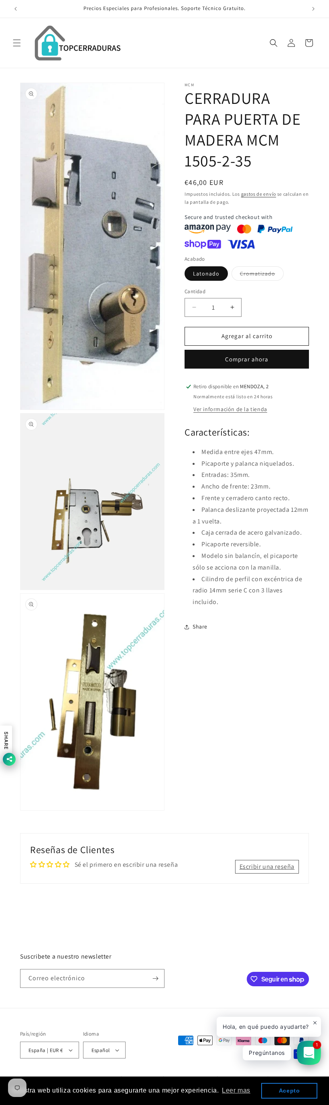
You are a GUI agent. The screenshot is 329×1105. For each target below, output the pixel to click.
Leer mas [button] (236, 1090)
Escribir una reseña (267, 866)
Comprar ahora (246, 359)
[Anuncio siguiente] (313, 9)
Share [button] (200, 626)
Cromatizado (262, 275)
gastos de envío (258, 194)
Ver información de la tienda (230, 409)
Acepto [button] (289, 1090)
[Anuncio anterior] (15, 9)
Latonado (206, 273)
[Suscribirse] (155, 978)
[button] (17, 43)
